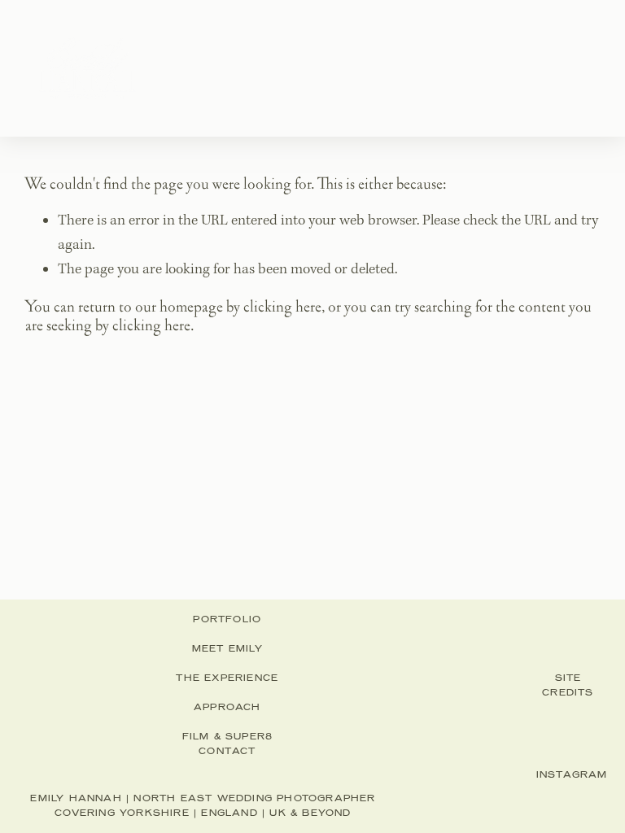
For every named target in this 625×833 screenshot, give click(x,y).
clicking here (282, 306)
